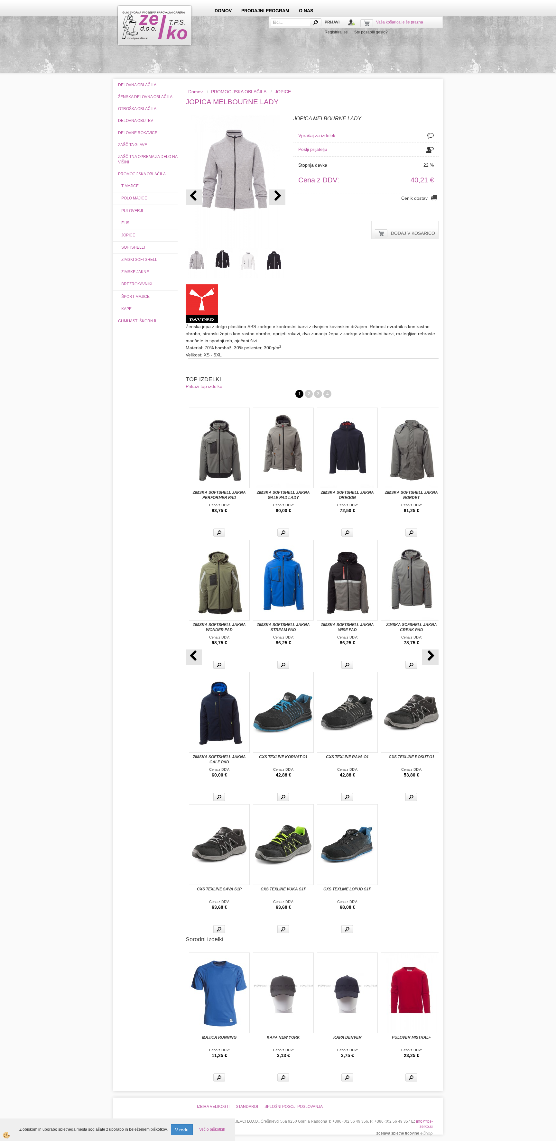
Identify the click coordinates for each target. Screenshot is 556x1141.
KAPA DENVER (347, 1037)
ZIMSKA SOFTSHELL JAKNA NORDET (411, 495)
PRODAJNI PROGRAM (265, 10)
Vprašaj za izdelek (316, 135)
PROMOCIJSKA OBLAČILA (238, 91)
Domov (195, 91)
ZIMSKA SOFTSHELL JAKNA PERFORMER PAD (219, 495)
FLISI (125, 223)
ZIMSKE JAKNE (135, 272)
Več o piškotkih (212, 1129)
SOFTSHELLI (133, 247)
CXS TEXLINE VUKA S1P (283, 889)
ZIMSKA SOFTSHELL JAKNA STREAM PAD (283, 627)
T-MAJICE (130, 186)
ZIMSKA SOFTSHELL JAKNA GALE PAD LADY (283, 495)
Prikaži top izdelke (204, 386)
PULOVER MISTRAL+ (411, 1037)
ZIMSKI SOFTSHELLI (139, 259)
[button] (277, 197)
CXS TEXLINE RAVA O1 (347, 757)
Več (219, 533)
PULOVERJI (132, 210)
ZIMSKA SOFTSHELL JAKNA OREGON (347, 495)
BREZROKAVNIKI (136, 284)
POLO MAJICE (134, 198)
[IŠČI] (315, 22)
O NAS (306, 10)
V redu (182, 1129)
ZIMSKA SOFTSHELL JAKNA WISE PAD (347, 627)
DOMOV (223, 10)
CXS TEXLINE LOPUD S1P (347, 889)
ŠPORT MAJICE (135, 296)
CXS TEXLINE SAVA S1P (219, 889)
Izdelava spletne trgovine (397, 1133)
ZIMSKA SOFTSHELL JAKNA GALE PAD (219, 759)
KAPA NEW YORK (283, 1037)
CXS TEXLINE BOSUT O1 (411, 757)
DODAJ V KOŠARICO (413, 233)
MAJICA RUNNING (219, 1037)
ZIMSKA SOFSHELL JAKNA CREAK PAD (411, 627)
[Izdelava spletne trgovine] (426, 1133)
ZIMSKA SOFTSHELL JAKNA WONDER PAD (219, 627)
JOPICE (128, 235)
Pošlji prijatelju (312, 149)
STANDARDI (247, 1106)
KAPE (126, 309)
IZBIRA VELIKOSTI (213, 1106)
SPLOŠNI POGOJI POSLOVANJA (293, 1106)
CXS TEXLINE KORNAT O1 (283, 757)
